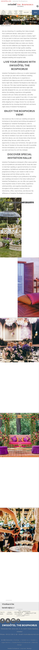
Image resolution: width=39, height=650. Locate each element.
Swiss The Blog (20, 12)
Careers (33, 640)
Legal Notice (9, 613)
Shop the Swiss (16, 12)
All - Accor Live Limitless (20, 613)
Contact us (25, 640)
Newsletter (31, 613)
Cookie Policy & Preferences (21, 642)
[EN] (37, 6)
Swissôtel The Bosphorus (20, 1)
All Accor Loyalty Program (3, 12)
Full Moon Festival (10, 12)
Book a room (35, 13)
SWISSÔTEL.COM (6, 1)
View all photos (31, 22)
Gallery (26, 12)
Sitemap (16, 640)
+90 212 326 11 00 (11, 634)
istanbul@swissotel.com (31, 634)
